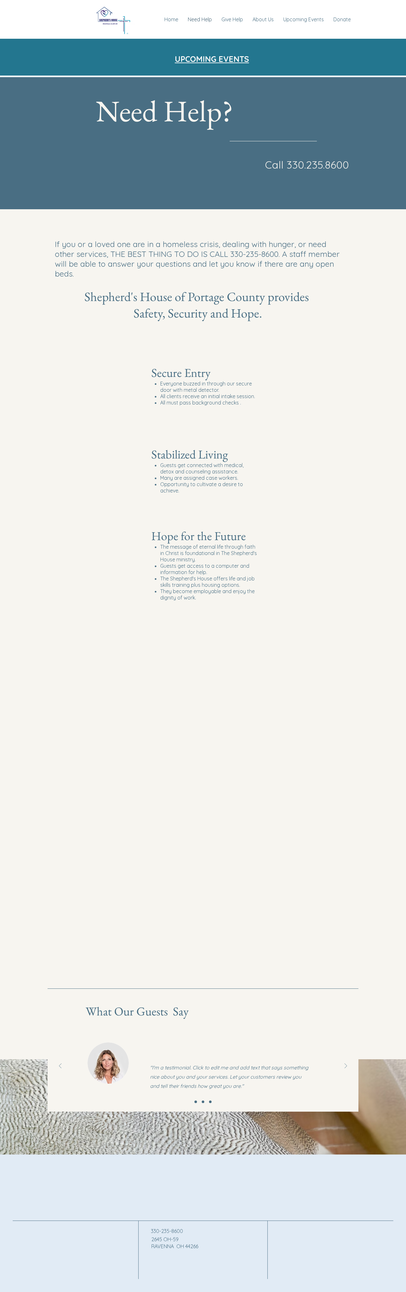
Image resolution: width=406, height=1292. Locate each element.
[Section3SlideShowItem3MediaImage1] (210, 1102)
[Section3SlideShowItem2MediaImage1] (203, 1102)
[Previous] (60, 1066)
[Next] (345, 1066)
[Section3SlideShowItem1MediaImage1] (195, 1102)
